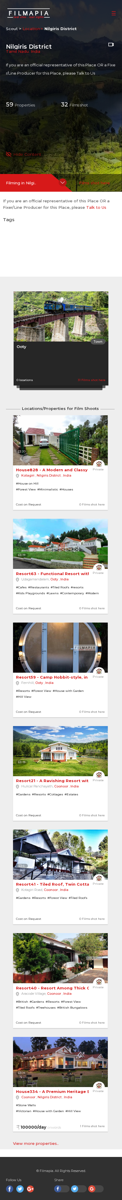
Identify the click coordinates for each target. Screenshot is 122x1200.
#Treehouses (46, 1007)
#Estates (71, 794)
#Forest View (26, 489)
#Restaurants (38, 587)
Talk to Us (86, 73)
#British (22, 1002)
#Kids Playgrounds (30, 593)
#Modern (92, 593)
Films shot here (94, 182)
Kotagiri (27, 475)
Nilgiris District (49, 475)
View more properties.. (36, 1143)
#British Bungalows (72, 1007)
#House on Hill (27, 483)
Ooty (21, 346)
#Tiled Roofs (60, 587)
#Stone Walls (26, 1105)
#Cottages (55, 794)
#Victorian (23, 1111)
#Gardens (23, 794)
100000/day (40, 1127)
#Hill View (23, 697)
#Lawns (52, 593)
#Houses (66, 489)
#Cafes (21, 587)
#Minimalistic (47, 489)
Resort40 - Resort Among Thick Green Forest (66, 988)
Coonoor (61, 786)
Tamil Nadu (17, 51)
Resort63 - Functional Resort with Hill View (63, 574)
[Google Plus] (30, 1189)
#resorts (77, 587)
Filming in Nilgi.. (21, 182)
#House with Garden (68, 691)
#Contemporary (72, 593)
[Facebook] (9, 1189)
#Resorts (23, 691)
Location (31, 28)
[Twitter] (20, 1189)
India (35, 51)
